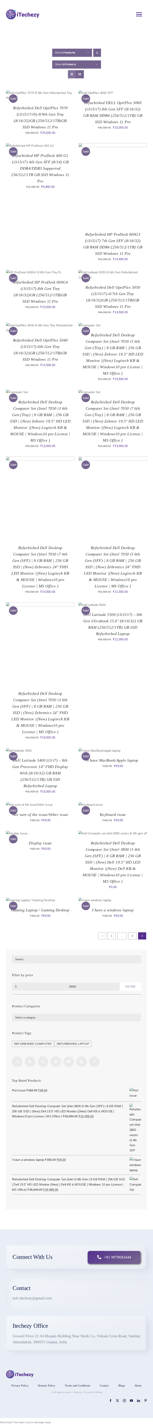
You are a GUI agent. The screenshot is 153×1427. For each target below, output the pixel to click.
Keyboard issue (113, 814)
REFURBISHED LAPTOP (73, 1043)
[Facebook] (17, 1061)
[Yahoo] (94, 1061)
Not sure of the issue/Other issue (40, 814)
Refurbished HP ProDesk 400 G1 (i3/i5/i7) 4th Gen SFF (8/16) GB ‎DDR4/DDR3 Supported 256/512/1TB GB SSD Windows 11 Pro (40, 168)
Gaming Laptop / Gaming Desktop (40, 910)
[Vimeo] (55, 1061)
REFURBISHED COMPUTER (33, 1043)
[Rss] (30, 1061)
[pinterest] (145, 1400)
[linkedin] (138, 1400)
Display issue (40, 843)
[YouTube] (68, 1061)
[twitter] (117, 1400)
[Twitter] (43, 1061)
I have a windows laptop (113, 910)
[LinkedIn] (81, 1061)
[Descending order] (97, 53)
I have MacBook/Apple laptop (112, 760)
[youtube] (131, 1400)
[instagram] (124, 1400)
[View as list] (80, 74)
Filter (130, 986)
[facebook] (110, 1400)
